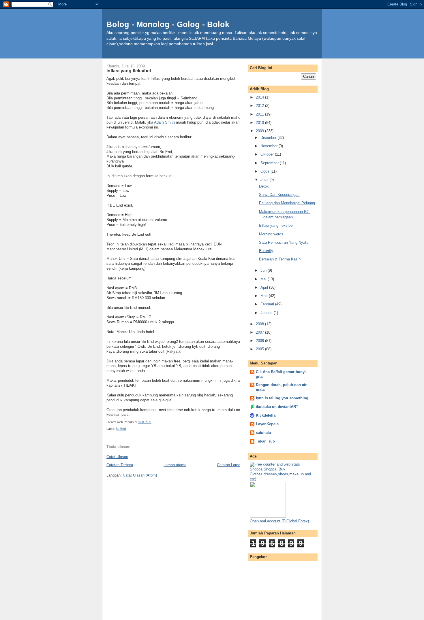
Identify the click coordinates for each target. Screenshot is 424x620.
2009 (260, 131)
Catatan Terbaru (119, 465)
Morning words (271, 234)
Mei (264, 279)
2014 (260, 97)
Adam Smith (164, 122)
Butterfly (266, 251)
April (264, 287)
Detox (264, 186)
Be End (121, 428)
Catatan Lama (228, 465)
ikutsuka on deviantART (277, 406)
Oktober (267, 154)
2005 (260, 349)
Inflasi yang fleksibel (276, 225)
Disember (268, 137)
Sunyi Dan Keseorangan (279, 194)
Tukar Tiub (265, 441)
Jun (264, 270)
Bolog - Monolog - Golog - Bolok (167, 24)
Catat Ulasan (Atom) (140, 475)
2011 (260, 114)
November (269, 146)
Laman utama (175, 465)
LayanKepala (267, 424)
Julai (264, 179)
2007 (260, 332)
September (270, 163)
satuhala (263, 432)
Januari (267, 313)
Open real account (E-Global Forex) (279, 521)
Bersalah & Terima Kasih (280, 259)
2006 (260, 341)
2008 (260, 324)
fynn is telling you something (282, 398)
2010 (260, 122)
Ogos (265, 171)
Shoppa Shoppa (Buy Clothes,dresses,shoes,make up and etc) (280, 474)
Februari (267, 304)
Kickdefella (265, 415)
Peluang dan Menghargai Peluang (287, 203)
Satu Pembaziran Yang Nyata (283, 242)
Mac (264, 296)
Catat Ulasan (117, 457)
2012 (260, 105)
